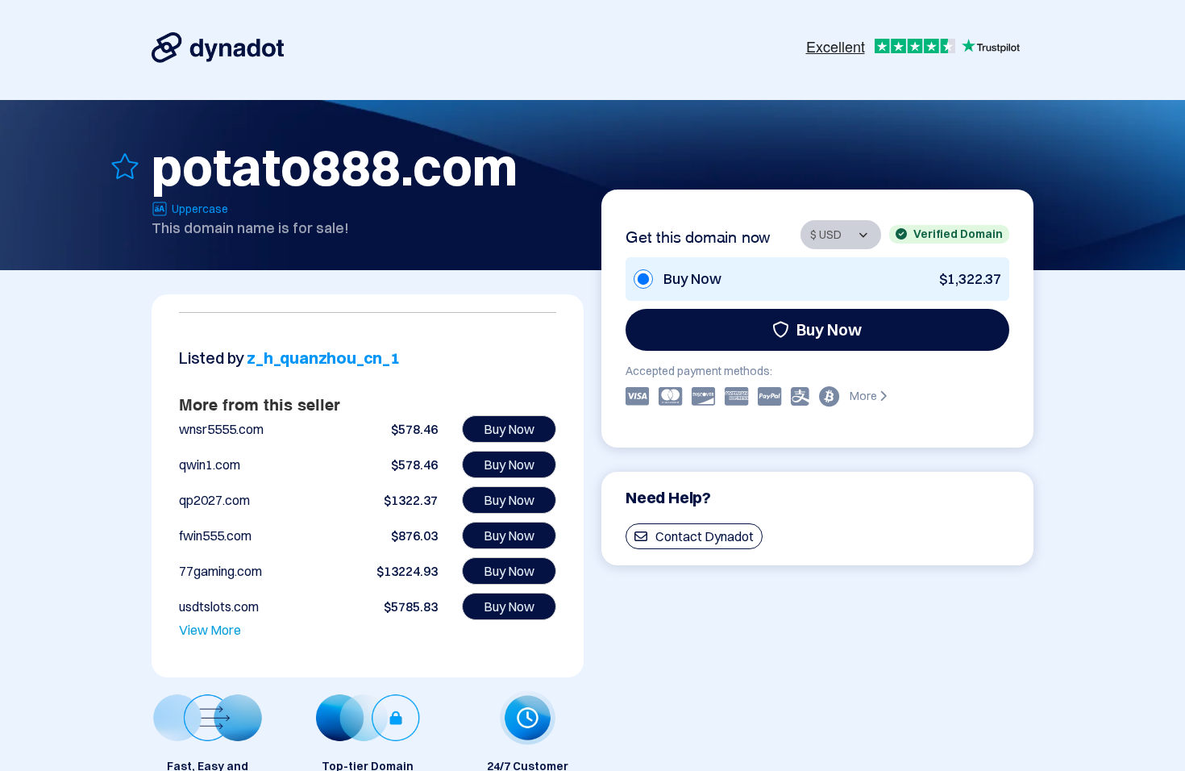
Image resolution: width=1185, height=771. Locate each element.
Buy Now (829, 329)
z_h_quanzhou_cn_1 (323, 358)
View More (210, 630)
